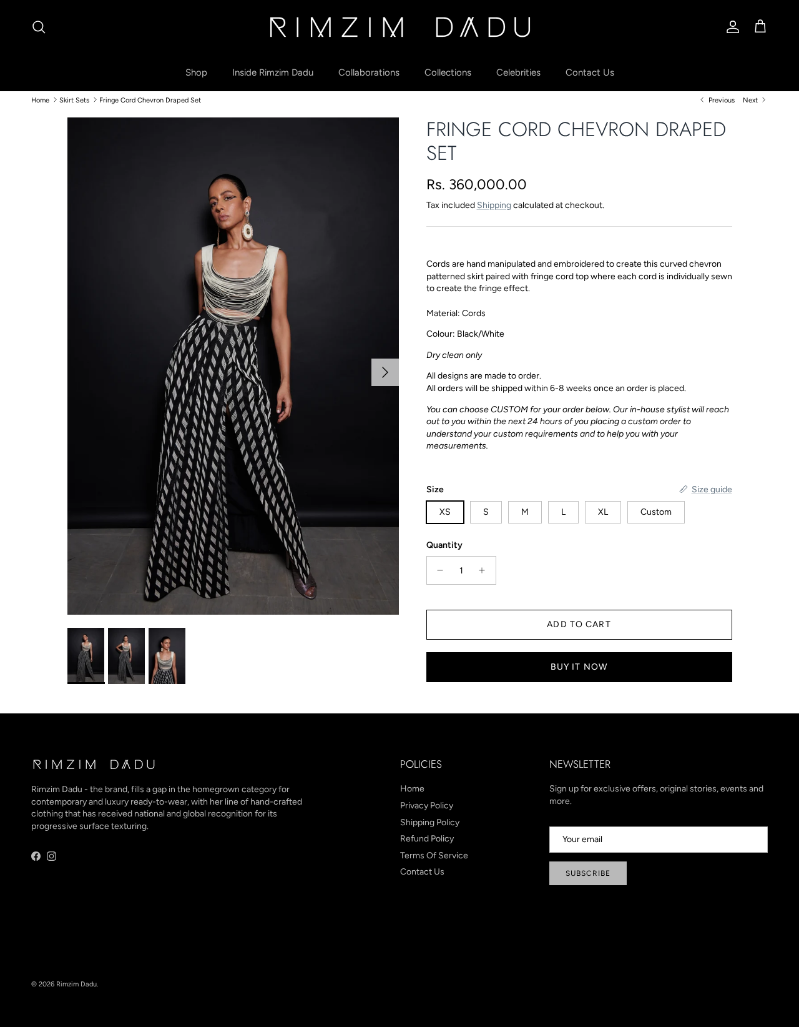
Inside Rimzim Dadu (272, 72)
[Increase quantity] (485, 570)
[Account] (730, 26)
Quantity (444, 545)
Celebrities (518, 72)
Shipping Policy (429, 822)
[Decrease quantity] (437, 570)
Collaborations (369, 72)
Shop (196, 72)
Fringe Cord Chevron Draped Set (150, 100)
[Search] (38, 26)
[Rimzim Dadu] (399, 26)
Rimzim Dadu (76, 984)
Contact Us (590, 72)
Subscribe (588, 873)
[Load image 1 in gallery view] (233, 366)
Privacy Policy (426, 805)
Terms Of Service (434, 855)
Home (40, 100)
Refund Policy (427, 838)
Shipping (494, 205)
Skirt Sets (74, 100)
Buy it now (579, 667)
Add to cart (578, 624)
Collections (447, 72)
